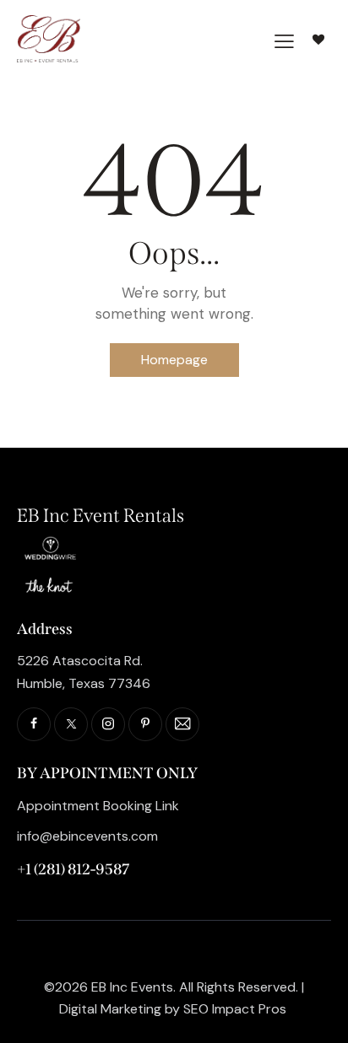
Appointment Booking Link (98, 806)
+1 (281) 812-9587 (73, 869)
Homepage (174, 359)
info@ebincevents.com (87, 836)
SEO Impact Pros (234, 1009)
